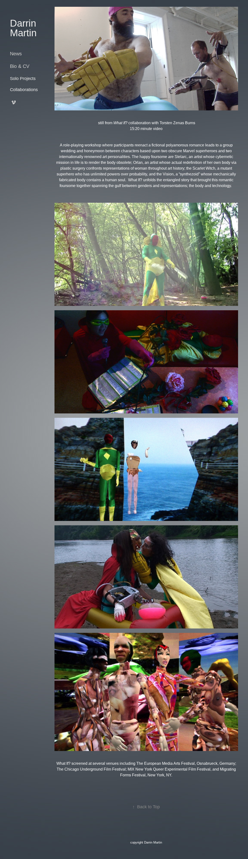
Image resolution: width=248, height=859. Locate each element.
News (16, 53)
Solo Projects (23, 78)
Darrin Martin (24, 28)
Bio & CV (19, 66)
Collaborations (24, 89)
